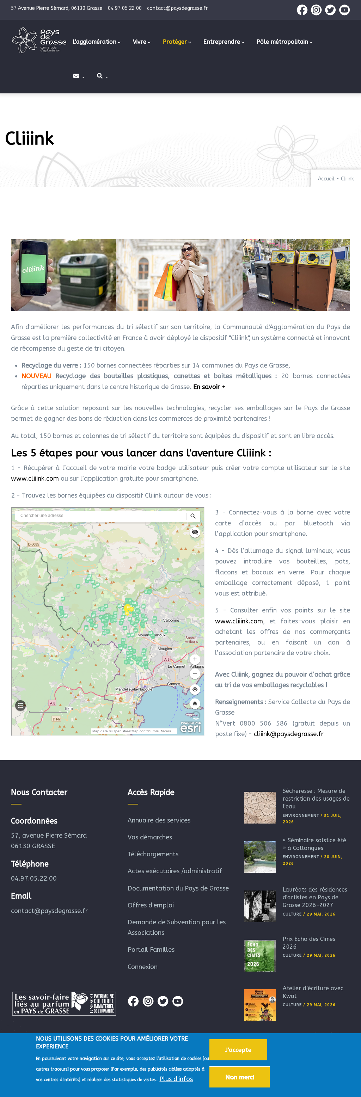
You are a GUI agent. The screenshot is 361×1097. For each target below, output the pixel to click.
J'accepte (238, 1049)
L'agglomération (94, 41)
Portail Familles (151, 950)
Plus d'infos (176, 1079)
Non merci (239, 1076)
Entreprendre (221, 41)
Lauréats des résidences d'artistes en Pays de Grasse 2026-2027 (315, 897)
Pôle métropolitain (282, 41)
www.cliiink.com (35, 478)
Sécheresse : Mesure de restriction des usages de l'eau (316, 799)
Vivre (139, 41)
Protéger (175, 41)
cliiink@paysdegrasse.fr (289, 734)
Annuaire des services (159, 820)
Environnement (301, 815)
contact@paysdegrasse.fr (49, 911)
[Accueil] (39, 40)
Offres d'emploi (151, 905)
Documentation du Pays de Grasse (178, 888)
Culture (292, 914)
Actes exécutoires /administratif (175, 871)
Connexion (143, 967)
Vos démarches (150, 837)
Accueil (326, 179)
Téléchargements (153, 854)
